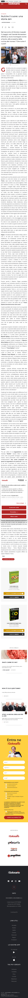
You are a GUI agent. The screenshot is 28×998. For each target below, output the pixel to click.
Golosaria (6, 1)
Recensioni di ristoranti (12, 793)
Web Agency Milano (9, 995)
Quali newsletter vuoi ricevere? (11, 782)
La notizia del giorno (11, 785)
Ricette (8, 798)
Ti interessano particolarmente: (11, 791)
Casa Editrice (11, 1)
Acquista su (14, 597)
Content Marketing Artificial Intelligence (9, 996)
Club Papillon (16, 1)
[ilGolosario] (14, 3)
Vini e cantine (10, 794)
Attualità (3, 13)
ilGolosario (3, 1)
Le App (20, 1)
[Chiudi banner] (25, 480)
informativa (10, 812)
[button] (25, 56)
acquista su (14, 593)
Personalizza (13, 512)
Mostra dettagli (20, 503)
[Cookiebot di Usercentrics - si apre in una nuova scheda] (18, 480)
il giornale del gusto (8, 559)
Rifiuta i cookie (14, 516)
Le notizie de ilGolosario (12, 784)
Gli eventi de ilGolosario (12, 787)
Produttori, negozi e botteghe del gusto (15, 796)
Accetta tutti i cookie (14, 507)
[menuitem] (14, 912)
